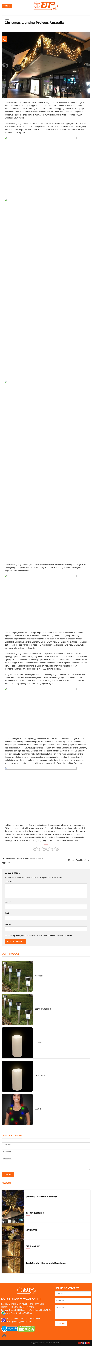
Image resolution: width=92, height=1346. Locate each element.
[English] (82, 1343)
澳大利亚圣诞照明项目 (35, 1213)
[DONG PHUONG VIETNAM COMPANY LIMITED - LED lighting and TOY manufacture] (46, 6)
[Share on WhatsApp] (35, 849)
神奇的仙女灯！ (32, 1230)
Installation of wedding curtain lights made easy (46, 1263)
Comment (9, 881)
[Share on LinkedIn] (57, 849)
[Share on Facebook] (39, 849)
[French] (85, 1343)
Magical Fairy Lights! (77, 860)
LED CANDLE (40, 1076)
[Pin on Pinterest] (53, 849)
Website (8, 924)
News (7, 19)
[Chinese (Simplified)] (79, 1343)
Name (7, 902)
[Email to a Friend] (48, 849)
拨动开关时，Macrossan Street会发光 (41, 1197)
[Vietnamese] (88, 1343)
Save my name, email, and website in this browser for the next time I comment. (40, 936)
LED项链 (38, 1109)
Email (7, 913)
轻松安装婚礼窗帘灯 (34, 1246)
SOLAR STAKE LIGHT (43, 1009)
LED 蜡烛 (38, 1042)
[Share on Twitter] (44, 849)
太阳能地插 (39, 976)
